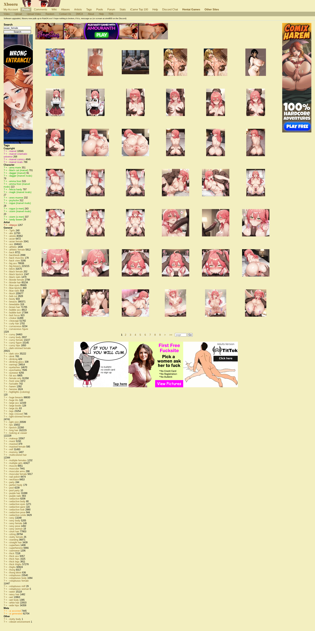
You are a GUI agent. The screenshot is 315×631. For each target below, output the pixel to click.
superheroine (16, 548)
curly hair (14, 323)
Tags (89, 9)
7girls (12, 230)
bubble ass (15, 309)
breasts (13, 301)
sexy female (16, 523)
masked (13, 444)
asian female (16, 241)
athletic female (17, 249)
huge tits (14, 400)
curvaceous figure (18, 329)
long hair (14, 430)
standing (14, 539)
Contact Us (65, 14)
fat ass (13, 375)
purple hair (15, 493)
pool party (14, 490)
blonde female (17, 279)
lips (11, 424)
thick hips (14, 558)
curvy (12, 334)
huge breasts (16, 397)
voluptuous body (18, 578)
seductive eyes (17, 504)
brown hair (15, 307)
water (12, 591)
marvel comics (17, 159)
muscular (14, 468)
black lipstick (16, 274)
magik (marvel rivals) (20, 192)
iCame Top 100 (139, 9)
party (12, 482)
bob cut (13, 296)
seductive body (17, 501)
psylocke (14, 200)
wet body (14, 600)
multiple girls (16, 463)
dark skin (14, 353)
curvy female (16, 340)
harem (13, 386)
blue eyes (14, 285)
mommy (14, 452)
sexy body (15, 520)
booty (12, 299)
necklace (14, 479)
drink (12, 356)
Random (50, 14)
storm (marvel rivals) (20, 211)
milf (11, 449)
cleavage (14, 320)
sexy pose (15, 526)
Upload (18, 14)
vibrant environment (20, 621)
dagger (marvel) (17, 173)
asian (12, 238)
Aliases (65, 9)
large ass (14, 403)
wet (11, 597)
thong (12, 569)
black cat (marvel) (19, 170)
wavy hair (14, 594)
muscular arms (17, 471)
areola (12, 236)
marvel (13, 151)
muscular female (18, 474)
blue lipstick (16, 288)
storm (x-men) (17, 216)
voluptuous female (19, 580)
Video (7, 14)
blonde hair (15, 282)
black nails (15, 277)
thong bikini (15, 572)
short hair (14, 531)
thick (12, 553)
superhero (14, 545)
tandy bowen (16, 219)
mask (12, 441)
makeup (13, 438)
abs (11, 233)
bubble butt (15, 312)
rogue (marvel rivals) (20, 203)
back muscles (17, 257)
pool (11, 487)
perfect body (16, 485)
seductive (14, 498)
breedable (14, 304)
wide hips (14, 605)
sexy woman (16, 528)
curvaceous (15, 326)
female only (15, 378)
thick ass (14, 556)
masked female (17, 446)
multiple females (18, 460)
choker (13, 318)
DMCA (79, 14)
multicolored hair (18, 455)
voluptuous (15, 575)
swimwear (14, 550)
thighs (12, 567)
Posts (26, 9)
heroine (13, 389)
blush (12, 293)
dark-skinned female (20, 348)
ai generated (16, 613)
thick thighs (15, 564)
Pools (99, 9)
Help (155, 9)
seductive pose (17, 512)
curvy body (15, 337)
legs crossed (16, 413)
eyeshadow (15, 370)
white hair (14, 602)
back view (15, 260)
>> (170, 334)
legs (11, 411)
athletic (13, 247)
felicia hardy (16, 189)
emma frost (15, 181)
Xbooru (11, 4)
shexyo (13, 225)
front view (14, 381)
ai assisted (15, 610)
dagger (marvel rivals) (20, 175)
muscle (13, 465)
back (12, 252)
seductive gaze (17, 506)
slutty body (15, 619)
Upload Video (34, 14)
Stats (123, 9)
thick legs (14, 561)
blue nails (14, 290)
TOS (110, 14)
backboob (14, 255)
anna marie (15, 167)
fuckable (14, 383)
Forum (111, 9)
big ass (13, 263)
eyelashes (15, 367)
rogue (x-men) (17, 208)
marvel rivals (16, 162)
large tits (14, 408)
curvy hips (15, 345)
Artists (78, 9)
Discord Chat (170, 9)
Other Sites (212, 9)
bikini (12, 268)
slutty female (16, 537)
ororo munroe (16, 197)
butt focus (15, 315)
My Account (11, 9)
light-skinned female (19, 416)
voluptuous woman (19, 589)
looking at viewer (18, 433)
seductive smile (18, 515)
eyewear (14, 372)
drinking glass (17, 361)
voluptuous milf (17, 586)
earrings (13, 364)
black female (16, 271)
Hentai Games (191, 9)
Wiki (54, 9)
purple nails (15, 496)
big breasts (15, 266)
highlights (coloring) (19, 392)
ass (11, 244)
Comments (40, 9)
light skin (14, 422)
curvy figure (15, 342)
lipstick (13, 427)
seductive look (17, 509)
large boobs (15, 405)
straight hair (15, 542)
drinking (13, 359)
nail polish (15, 476)
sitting (12, 534)
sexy (12, 517)
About (91, 14)
